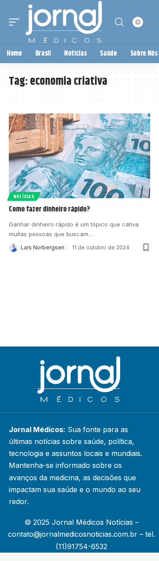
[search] (119, 22)
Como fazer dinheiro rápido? (49, 209)
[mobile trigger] (16, 22)
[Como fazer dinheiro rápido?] (79, 155)
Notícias (23, 196)
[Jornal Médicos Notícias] (64, 22)
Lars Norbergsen (42, 247)
